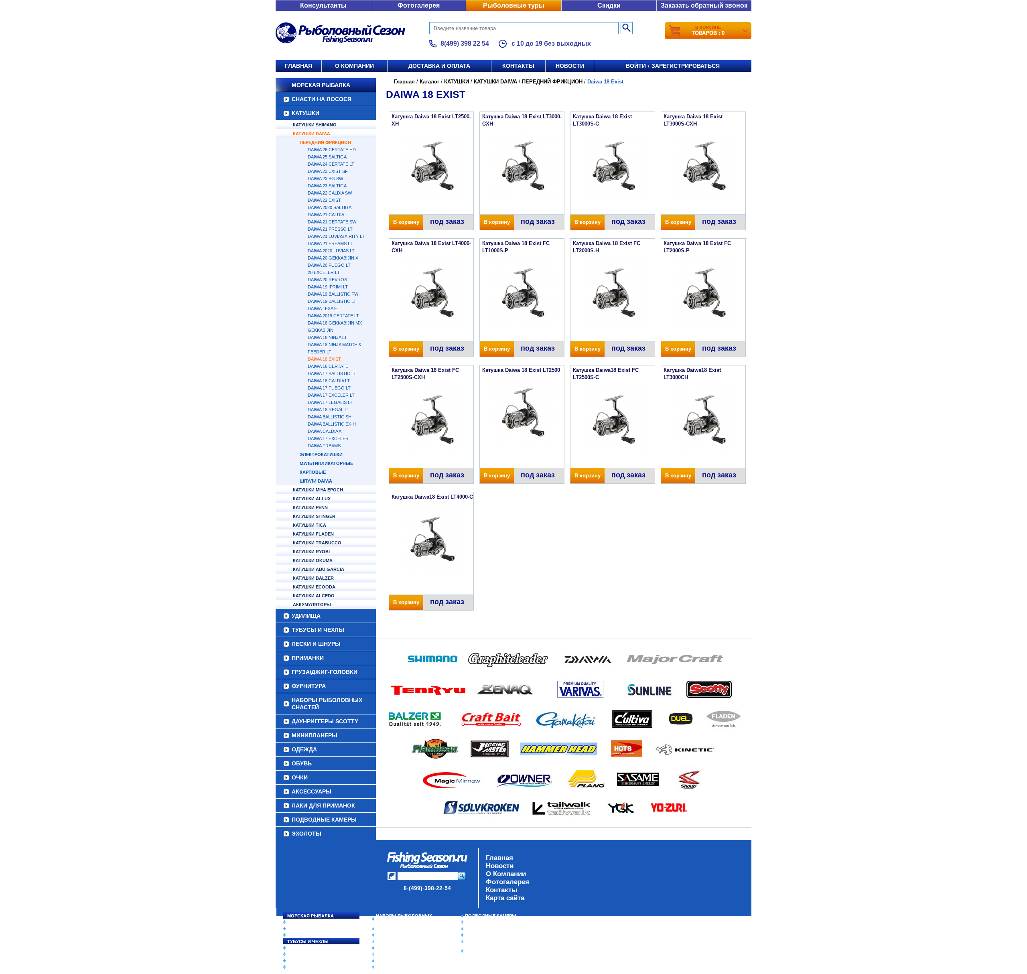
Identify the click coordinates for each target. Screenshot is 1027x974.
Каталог (429, 82)
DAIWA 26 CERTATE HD (332, 149)
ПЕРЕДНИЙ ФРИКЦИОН (325, 142)
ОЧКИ (300, 777)
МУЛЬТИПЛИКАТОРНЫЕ (326, 463)
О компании (354, 66)
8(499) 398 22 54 (464, 43)
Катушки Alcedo (314, 595)
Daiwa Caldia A (324, 431)
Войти (636, 66)
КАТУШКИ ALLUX (312, 498)
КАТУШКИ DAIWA (311, 133)
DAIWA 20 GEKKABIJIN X (333, 258)
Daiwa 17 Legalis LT (330, 402)
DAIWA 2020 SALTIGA (329, 207)
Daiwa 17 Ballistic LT (332, 373)
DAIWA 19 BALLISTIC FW (333, 294)
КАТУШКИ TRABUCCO (317, 542)
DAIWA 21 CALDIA (326, 214)
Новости (570, 66)
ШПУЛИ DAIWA (316, 481)
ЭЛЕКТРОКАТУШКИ (321, 454)
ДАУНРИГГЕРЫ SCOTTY (325, 721)
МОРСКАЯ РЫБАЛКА (321, 85)
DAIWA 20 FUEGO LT (329, 265)
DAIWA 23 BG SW (325, 178)
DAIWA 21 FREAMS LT (330, 243)
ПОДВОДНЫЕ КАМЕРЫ (324, 819)
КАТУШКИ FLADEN (313, 534)
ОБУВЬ (302, 763)
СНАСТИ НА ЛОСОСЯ (321, 99)
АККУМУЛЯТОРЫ (312, 604)
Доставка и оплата (439, 66)
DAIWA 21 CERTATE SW (332, 221)
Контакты (518, 66)
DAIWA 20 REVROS (327, 279)
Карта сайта (505, 898)
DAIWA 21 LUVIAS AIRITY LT (336, 236)
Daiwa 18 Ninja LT (327, 337)
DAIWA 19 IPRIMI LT (328, 286)
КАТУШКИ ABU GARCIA (318, 569)
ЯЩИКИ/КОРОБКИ (485, 941)
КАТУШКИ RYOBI (311, 551)
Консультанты (323, 5)
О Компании (506, 874)
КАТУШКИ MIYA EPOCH (318, 489)
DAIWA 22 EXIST (324, 200)
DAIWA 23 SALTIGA (327, 185)
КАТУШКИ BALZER (313, 578)
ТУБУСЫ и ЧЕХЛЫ (318, 630)
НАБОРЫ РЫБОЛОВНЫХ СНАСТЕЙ (327, 703)
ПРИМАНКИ (308, 658)
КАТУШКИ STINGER (314, 516)
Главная (298, 66)
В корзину (406, 222)
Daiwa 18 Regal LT (328, 409)
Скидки (609, 5)
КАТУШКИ (305, 113)
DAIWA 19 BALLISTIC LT (332, 301)
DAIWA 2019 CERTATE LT (333, 315)
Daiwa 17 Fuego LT (329, 388)
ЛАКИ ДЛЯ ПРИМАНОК (323, 805)
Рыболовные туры (513, 5)
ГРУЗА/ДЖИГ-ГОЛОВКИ (324, 672)
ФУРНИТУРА (309, 686)
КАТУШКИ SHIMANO (315, 124)
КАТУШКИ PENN (310, 507)
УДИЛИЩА (306, 616)
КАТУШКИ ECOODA (314, 586)
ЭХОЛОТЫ (306, 833)
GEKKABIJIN (320, 330)
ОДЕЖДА (304, 749)
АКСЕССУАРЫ (311, 791)
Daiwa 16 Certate (328, 366)
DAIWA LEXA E (322, 308)
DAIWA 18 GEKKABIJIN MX (335, 323)
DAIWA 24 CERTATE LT (331, 164)
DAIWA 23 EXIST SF (328, 171)
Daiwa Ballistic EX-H (332, 424)
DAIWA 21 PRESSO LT (330, 229)
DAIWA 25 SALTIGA (327, 156)
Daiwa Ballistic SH (329, 416)
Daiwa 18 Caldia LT (329, 380)
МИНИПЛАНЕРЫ (314, 735)
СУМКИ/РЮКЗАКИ (484, 935)
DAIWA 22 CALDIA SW (330, 193)
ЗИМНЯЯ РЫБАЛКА (486, 928)
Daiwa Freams (324, 445)
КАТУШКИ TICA (309, 525)
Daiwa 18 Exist (324, 359)
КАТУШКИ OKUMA (313, 560)
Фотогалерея (419, 5)
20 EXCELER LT (324, 272)
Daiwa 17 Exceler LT (331, 395)
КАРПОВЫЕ (313, 472)
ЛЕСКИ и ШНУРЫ (316, 644)
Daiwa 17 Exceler (328, 438)
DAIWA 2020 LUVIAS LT (331, 250)
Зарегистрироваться (686, 66)
